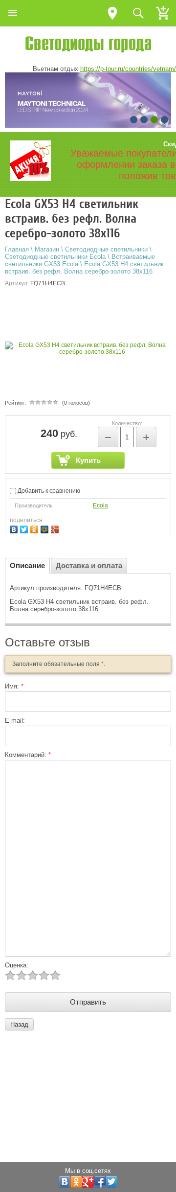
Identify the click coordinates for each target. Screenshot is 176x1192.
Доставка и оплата (89, 565)
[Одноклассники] (35, 528)
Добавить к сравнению (48, 490)
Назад (19, 1024)
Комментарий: (28, 754)
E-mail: (15, 720)
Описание (27, 565)
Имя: (14, 686)
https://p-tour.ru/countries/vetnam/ (128, 68)
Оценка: (16, 965)
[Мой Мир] (46, 528)
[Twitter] (25, 528)
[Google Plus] (56, 528)
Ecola (100, 505)
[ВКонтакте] (15, 528)
